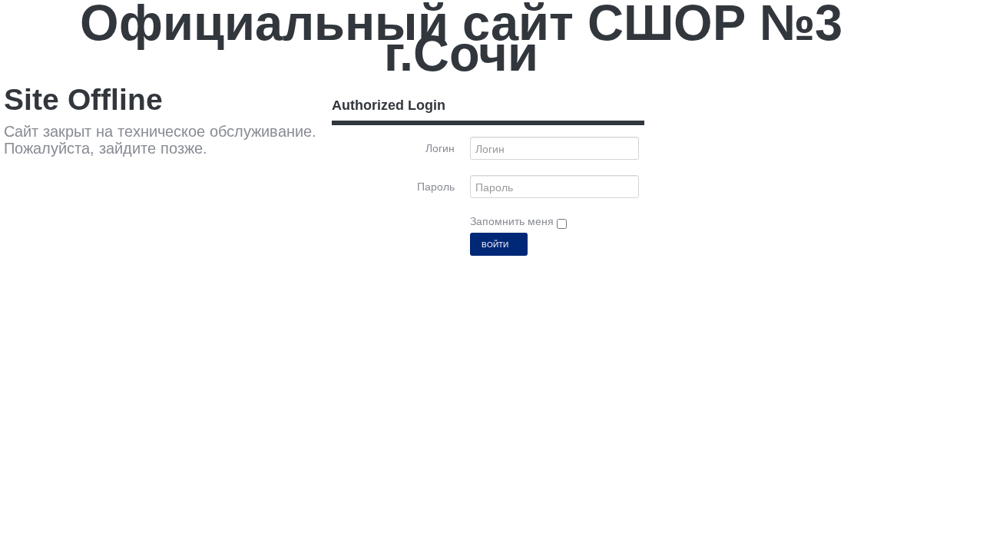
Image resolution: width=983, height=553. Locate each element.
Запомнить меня (513, 221)
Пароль (436, 186)
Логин (440, 148)
